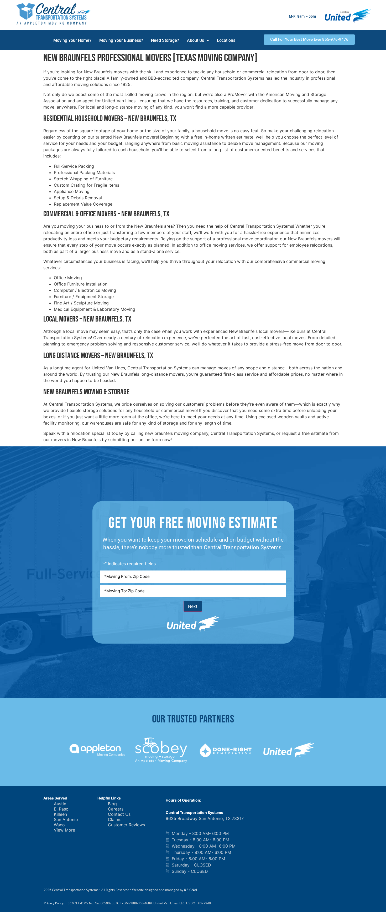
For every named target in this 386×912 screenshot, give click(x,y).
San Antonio (66, 819)
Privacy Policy (54, 903)
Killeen (60, 814)
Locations (226, 40)
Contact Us (119, 814)
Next (192, 606)
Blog (112, 803)
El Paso (61, 809)
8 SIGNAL (191, 890)
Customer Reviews (126, 824)
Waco (59, 824)
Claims (114, 819)
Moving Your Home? (72, 40)
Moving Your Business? (121, 40)
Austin (60, 803)
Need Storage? (165, 40)
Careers (115, 809)
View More (64, 830)
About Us (195, 40)
